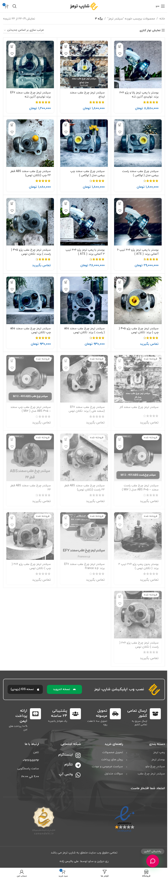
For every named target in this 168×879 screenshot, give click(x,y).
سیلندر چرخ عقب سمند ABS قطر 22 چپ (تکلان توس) (30, 173)
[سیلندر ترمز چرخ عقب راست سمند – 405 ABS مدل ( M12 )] (138, 457)
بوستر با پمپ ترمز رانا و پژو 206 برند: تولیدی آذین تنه (139, 95)
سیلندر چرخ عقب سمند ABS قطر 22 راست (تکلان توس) (84, 488)
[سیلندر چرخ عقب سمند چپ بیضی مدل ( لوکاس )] (84, 143)
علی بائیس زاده (69, 861)
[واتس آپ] (78, 775)
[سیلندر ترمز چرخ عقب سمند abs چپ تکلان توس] (30, 300)
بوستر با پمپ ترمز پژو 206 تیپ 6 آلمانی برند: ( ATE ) (138, 252)
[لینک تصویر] (124, 819)
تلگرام (68, 764)
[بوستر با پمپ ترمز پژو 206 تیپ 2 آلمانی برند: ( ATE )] (84, 221)
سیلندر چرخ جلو (155, 766)
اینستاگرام (65, 754)
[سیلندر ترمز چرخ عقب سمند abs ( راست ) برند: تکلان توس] (84, 300)
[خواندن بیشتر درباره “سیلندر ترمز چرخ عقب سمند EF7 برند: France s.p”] (65, 518)
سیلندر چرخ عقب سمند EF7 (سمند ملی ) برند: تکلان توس (87, 409)
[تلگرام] (78, 765)
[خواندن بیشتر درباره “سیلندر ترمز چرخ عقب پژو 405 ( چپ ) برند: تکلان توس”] (119, 282)
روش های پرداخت (112, 759)
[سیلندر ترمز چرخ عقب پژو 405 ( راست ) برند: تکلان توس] (30, 221)
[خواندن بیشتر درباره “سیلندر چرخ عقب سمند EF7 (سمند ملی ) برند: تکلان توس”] (65, 360)
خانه (162, 19)
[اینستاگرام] (78, 755)
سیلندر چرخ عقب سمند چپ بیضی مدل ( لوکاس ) (87, 173)
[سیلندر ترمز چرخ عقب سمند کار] (138, 379)
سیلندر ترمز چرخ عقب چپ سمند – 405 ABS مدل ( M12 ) (30, 409)
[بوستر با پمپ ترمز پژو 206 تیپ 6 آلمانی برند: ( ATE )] (138, 221)
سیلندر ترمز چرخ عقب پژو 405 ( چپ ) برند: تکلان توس (139, 331)
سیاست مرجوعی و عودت (107, 766)
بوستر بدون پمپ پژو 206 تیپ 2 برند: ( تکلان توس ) (138, 566)
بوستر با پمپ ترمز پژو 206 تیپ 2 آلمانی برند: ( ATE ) (85, 252)
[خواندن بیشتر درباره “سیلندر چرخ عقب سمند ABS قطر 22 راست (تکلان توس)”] (65, 439)
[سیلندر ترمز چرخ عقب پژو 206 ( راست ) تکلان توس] (138, 614)
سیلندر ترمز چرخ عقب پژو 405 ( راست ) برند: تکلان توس (31, 252)
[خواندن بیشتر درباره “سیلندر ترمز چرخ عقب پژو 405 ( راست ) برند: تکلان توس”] (12, 203)
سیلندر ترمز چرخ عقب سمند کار (139, 407)
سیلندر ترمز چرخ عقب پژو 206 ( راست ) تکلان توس (139, 645)
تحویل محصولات (112, 752)
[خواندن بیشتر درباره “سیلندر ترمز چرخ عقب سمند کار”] (119, 360)
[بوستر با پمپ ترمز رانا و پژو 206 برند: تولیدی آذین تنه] (138, 64)
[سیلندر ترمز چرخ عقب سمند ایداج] (84, 64)
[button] (119, 46)
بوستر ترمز (158, 759)
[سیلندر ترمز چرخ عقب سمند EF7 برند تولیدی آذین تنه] (30, 64)
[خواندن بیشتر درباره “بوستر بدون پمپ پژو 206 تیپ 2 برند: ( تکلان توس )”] (119, 518)
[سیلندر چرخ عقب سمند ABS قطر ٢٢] (30, 457)
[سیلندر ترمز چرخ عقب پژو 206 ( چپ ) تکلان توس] (30, 536)
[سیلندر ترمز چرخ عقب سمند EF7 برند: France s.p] (84, 536)
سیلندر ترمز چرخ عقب (151, 774)
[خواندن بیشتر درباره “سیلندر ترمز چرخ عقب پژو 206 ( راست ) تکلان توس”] (119, 596)
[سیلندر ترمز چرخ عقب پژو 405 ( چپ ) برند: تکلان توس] (138, 300)
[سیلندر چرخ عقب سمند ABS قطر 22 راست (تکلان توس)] (84, 457)
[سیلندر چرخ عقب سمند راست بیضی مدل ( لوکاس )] (138, 143)
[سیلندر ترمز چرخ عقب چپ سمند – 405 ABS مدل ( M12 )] (30, 379)
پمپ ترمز (159, 752)
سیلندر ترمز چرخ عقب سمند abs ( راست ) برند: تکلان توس (84, 331)
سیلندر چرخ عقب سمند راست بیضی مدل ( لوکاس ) (140, 173)
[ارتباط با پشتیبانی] (152, 860)
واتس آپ (66, 774)
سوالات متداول (113, 774)
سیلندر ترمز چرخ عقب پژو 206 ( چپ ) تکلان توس (31, 566)
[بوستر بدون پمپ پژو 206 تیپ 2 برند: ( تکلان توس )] (138, 536)
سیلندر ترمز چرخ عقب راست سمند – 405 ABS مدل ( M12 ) (140, 488)
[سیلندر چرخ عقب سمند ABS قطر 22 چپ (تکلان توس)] (30, 143)
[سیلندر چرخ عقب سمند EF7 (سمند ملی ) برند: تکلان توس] (84, 379)
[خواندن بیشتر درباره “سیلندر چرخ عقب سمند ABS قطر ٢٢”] (12, 439)
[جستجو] (14, 6)
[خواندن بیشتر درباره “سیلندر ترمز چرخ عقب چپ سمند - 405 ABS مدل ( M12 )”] (12, 360)
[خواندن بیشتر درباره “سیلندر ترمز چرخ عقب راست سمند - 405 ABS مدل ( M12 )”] (119, 439)
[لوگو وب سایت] (84, 6)
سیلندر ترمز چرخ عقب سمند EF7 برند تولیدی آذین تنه (30, 95)
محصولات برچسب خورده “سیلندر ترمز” (131, 19)
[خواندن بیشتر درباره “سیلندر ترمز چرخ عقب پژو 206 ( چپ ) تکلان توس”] (12, 518)
